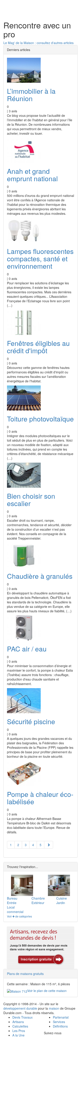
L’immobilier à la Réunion (31, 94)
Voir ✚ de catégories (19, 916)
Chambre (38, 898)
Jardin (60, 902)
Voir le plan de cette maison (47, 990)
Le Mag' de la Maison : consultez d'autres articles (38, 42)
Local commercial (15, 909)
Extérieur (38, 902)
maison (54, 1008)
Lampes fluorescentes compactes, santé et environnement (40, 258)
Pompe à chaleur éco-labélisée (40, 797)
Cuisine (61, 898)
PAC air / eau (27, 648)
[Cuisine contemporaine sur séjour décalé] (58, 885)
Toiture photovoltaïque (40, 418)
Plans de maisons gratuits (25, 973)
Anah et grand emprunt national (32, 174)
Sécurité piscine (31, 721)
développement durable (20, 1008)
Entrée (11, 902)
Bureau (12, 898)
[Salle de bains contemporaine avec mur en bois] (22, 885)
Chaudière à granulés (39, 576)
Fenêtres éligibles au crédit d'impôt (38, 346)
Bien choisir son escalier (31, 499)
